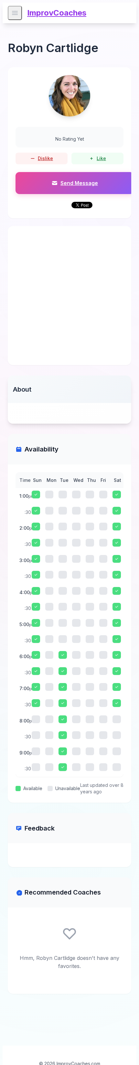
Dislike (45, 158)
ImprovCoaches (56, 12)
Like (101, 158)
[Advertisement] (69, 295)
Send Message (79, 183)
